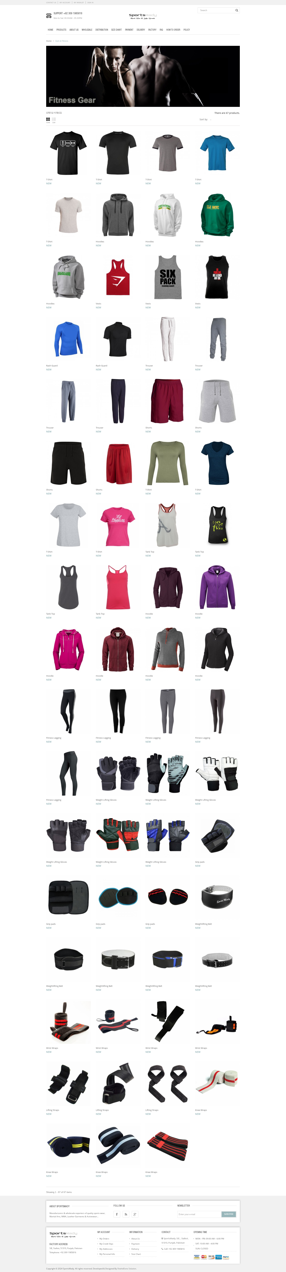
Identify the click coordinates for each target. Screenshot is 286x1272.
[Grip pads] (217, 835)
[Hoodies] (118, 215)
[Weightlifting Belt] (217, 897)
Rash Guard (52, 365)
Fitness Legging (53, 737)
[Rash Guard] (68, 339)
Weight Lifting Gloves (106, 799)
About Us (135, 1238)
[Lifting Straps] (68, 1083)
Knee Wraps (201, 1110)
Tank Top (149, 551)
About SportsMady (59, 1206)
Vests (98, 303)
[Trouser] (167, 339)
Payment (135, 1243)
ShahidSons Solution (126, 1268)
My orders (104, 1238)
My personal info (107, 1254)
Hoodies (100, 241)
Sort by (203, 119)
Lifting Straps (52, 1110)
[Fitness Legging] (68, 711)
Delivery (135, 1249)
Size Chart (136, 1254)
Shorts (148, 427)
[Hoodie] (167, 587)
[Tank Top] (167, 525)
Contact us (51, 2)
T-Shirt (49, 179)
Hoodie (149, 613)
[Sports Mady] (143, 16)
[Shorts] (167, 401)
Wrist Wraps (52, 1048)
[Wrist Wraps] (68, 1021)
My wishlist (79, 2)
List (53, 122)
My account (65, 2)
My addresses (106, 1249)
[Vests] (118, 277)
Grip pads (200, 861)
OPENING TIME (200, 1232)
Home (49, 41)
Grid (48, 122)
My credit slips (106, 1243)
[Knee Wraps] (217, 1083)
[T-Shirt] (68, 153)
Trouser (149, 365)
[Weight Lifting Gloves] (118, 773)
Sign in (90, 2)
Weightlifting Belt (203, 923)
